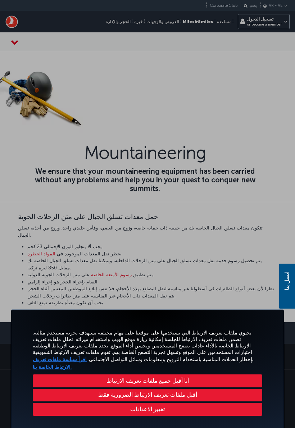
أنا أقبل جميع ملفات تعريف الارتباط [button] (147, 380)
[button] (147, 409)
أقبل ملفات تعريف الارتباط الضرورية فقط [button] (147, 394)
